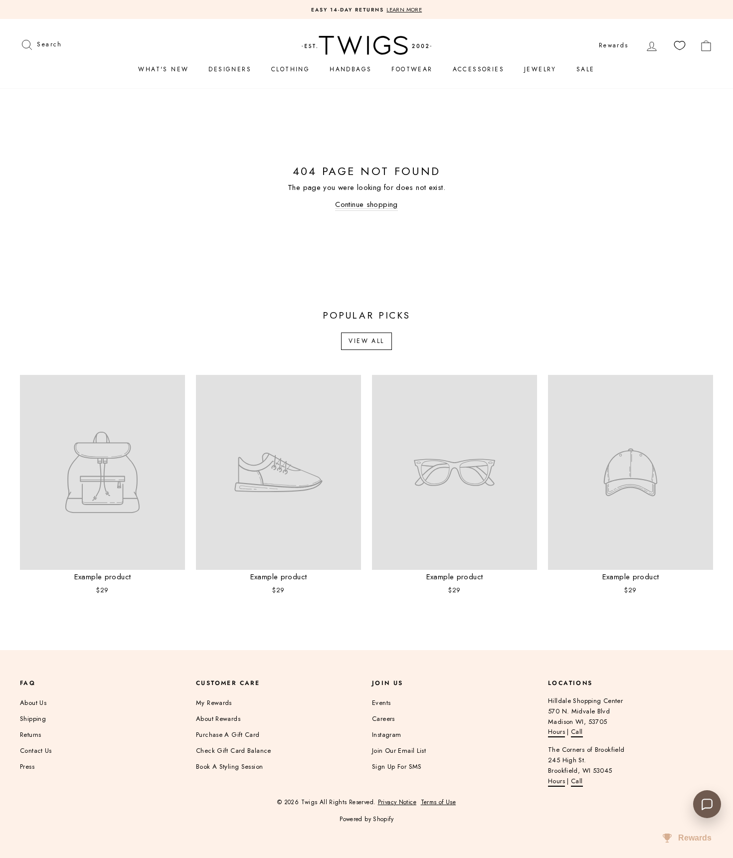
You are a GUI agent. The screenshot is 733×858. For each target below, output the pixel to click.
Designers (229, 69)
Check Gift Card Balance (233, 750)
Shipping (33, 718)
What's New (163, 69)
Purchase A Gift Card (228, 734)
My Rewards (214, 702)
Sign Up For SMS (397, 766)
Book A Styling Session (229, 766)
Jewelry (540, 69)
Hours (556, 731)
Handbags (350, 69)
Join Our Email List (399, 750)
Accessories (478, 69)
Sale (585, 69)
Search (49, 43)
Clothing (290, 69)
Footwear (411, 69)
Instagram (386, 734)
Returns (30, 734)
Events (381, 702)
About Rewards (218, 718)
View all (366, 341)
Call (577, 731)
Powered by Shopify (366, 819)
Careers (383, 718)
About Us (33, 702)
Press (27, 766)
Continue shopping (366, 204)
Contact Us (36, 750)
